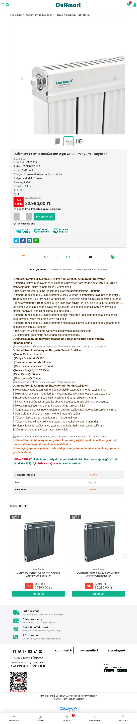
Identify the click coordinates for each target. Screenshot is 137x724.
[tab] (38, 269)
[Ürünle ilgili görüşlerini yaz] (68, 257)
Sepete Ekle (46, 216)
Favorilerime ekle (25, 223)
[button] (22, 78)
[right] (125, 556)
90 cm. (92, 489)
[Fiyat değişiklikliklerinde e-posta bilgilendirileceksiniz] (113, 257)
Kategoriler (88, 650)
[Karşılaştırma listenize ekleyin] (91, 257)
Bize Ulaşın (115, 650)
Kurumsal (62, 650)
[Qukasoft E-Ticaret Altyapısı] (68, 709)
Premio (93, 474)
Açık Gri (93, 482)
